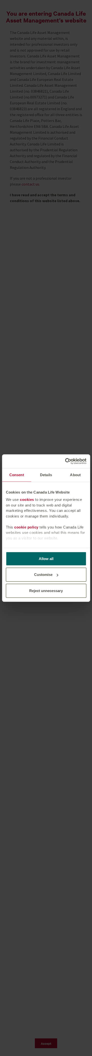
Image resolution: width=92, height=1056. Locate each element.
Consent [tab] (16, 475)
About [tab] (75, 475)
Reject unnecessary (46, 590)
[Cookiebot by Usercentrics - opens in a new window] (65, 461)
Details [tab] (46, 475)
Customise (43, 574)
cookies (27, 499)
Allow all (46, 558)
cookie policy (26, 527)
